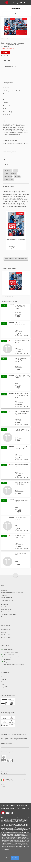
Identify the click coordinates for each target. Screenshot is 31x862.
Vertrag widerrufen (6, 597)
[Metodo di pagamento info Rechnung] (4, 722)
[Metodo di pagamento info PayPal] (4, 726)
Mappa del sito (5, 687)
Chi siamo (3, 677)
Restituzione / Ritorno (7, 600)
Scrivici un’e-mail (5, 634)
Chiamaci (3, 632)
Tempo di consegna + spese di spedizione (12, 592)
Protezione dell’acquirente (8, 682)
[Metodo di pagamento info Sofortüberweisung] (11, 719)
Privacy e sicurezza (6, 609)
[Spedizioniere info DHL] (4, 701)
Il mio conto (4, 590)
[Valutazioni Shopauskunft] (9, 762)
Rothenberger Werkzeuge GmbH (11, 125)
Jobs (2, 684)
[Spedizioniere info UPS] (11, 705)
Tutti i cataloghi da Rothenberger (16, 259)
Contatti (3, 679)
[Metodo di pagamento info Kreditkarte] (11, 726)
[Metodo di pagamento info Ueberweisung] (4, 719)
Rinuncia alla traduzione (13, 134)
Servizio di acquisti (6, 637)
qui (18, 132)
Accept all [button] (14, 857)
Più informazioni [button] (5, 849)
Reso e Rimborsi (5, 607)
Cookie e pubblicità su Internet (9, 612)
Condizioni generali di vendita (8, 614)
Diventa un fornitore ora (7, 56)
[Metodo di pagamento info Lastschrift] (11, 722)
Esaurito (5, 52)
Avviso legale (4, 604)
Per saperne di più (8, 743)
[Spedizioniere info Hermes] (11, 701)
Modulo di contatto (6, 629)
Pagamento (4, 595)
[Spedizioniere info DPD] (4, 705)
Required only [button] (6, 857)
